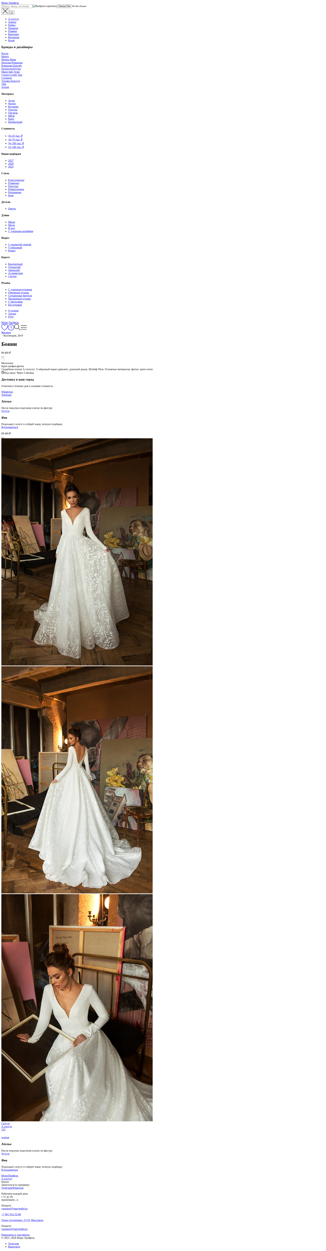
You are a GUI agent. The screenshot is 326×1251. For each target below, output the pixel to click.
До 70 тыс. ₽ (15, 139)
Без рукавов (15, 304)
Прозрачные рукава (19, 298)
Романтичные (16, 189)
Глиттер (12, 109)
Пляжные (13, 183)
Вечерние (13, 37)
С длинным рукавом (20, 289)
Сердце (12, 276)
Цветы (12, 208)
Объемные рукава (18, 292)
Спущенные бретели (20, 295)
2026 (11, 163)
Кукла (4, 53)
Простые (13, 186)
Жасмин (6, 332)
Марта (5, 56)
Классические (16, 180)
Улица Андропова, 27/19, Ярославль (22, 1220)
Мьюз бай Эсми (10, 71)
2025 (11, 166)
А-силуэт (13, 19)
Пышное (13, 28)
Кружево (13, 106)
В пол (11, 228)
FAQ (11, 316)
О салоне (13, 310)
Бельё (11, 40)
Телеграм (13, 1243)
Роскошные (14, 192)
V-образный (15, 247)
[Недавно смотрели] (11, 329)
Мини (11, 222)
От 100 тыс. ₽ (16, 147)
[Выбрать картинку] (12, 13)
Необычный (15, 121)
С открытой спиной (19, 244)
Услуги (5, 411)
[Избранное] (4, 329)
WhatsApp (7, 391)
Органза (13, 112)
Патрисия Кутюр (11, 68)
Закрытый (14, 270)
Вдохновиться (9, 427)
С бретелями (15, 301)
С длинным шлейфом (20, 231)
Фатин (12, 103)
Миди (11, 225)
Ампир (12, 22)
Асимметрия (15, 273)
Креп (11, 118)
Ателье (12, 313)
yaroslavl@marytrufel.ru (14, 1208)
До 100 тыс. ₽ (16, 143)
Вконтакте (14, 1246)
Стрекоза (6, 77)
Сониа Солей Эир (11, 74)
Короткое (13, 34)
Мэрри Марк (8, 59)
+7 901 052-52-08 (11, 1214)
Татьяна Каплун (10, 81)
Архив (5, 87)
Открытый (14, 267)
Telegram (6, 394)
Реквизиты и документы (15, 1234)
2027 (11, 160)
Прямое (12, 31)
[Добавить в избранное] (2, 356)
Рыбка (11, 25)
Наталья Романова (12, 62)
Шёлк (11, 115)
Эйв (3, 84)
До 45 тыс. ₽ (15, 135)
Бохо (11, 195)
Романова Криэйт (11, 65)
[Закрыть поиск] (5, 11)
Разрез (11, 250)
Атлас (11, 100)
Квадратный (15, 264)
